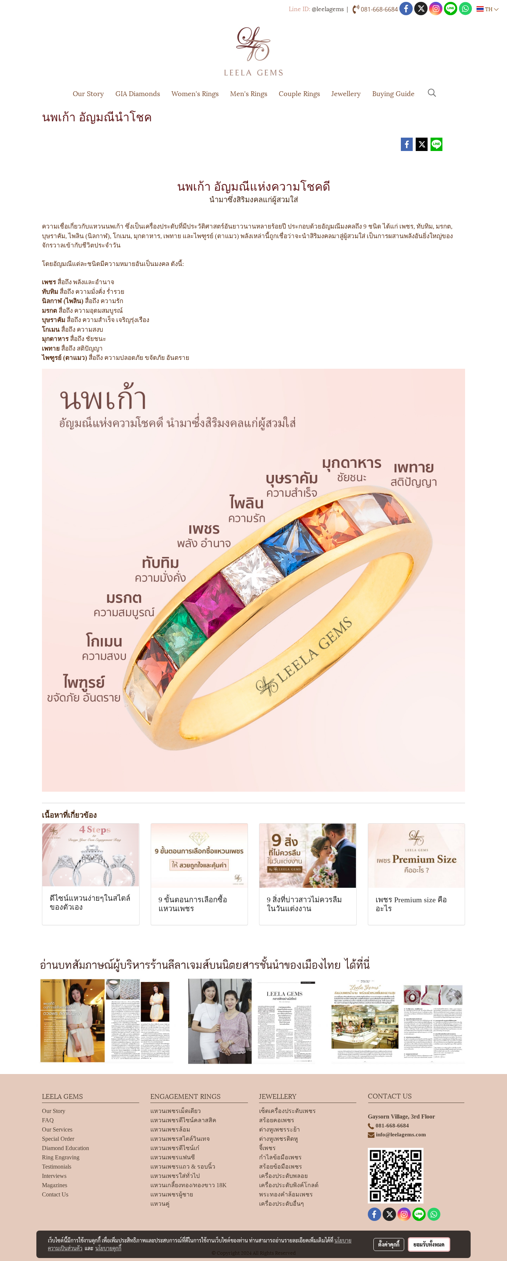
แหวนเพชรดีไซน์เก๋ (174, 1148)
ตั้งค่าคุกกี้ (388, 1244)
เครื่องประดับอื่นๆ (281, 1204)
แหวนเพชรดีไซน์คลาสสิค (183, 1120)
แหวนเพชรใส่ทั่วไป (175, 1176)
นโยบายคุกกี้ (108, 1248)
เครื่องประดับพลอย (283, 1176)
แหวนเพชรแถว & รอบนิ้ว (182, 1166)
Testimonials (56, 1166)
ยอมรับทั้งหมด (429, 1244)
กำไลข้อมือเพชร (280, 1157)
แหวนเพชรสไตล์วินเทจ (180, 1139)
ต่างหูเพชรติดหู (278, 1139)
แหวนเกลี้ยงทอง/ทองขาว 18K (188, 1185)
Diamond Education (65, 1148)
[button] (432, 93)
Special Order (58, 1139)
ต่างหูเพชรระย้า (279, 1129)
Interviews (54, 1176)
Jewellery (346, 93)
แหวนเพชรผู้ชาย (171, 1194)
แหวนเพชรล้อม (170, 1129)
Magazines (54, 1185)
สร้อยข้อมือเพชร (280, 1166)
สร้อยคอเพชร (276, 1120)
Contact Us (55, 1194)
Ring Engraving (60, 1157)
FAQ (48, 1120)
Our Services (57, 1129)
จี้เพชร (267, 1148)
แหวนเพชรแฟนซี (172, 1157)
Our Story (88, 93)
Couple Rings (299, 93)
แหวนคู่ (160, 1204)
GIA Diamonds (137, 93)
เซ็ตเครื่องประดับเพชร (287, 1111)
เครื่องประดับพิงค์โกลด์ (288, 1185)
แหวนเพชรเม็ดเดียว (175, 1111)
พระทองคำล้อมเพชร (286, 1194)
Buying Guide (393, 93)
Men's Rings (248, 93)
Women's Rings (195, 93)
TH (489, 9)
